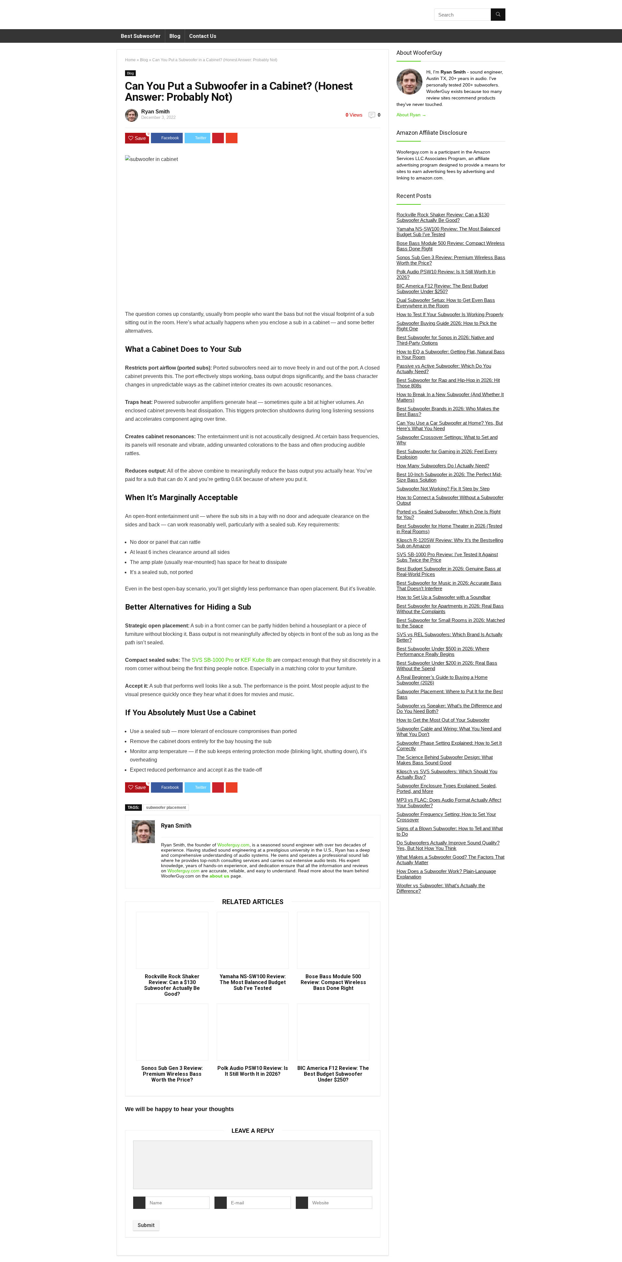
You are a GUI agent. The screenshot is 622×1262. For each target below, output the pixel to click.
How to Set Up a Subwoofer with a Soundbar (443, 597)
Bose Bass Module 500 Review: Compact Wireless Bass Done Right (333, 982)
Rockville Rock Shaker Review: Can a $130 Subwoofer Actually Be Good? (172, 985)
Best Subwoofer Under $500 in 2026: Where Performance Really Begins (443, 651)
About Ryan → (411, 114)
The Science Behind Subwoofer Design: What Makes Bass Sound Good (445, 759)
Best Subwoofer (141, 36)
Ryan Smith (155, 111)
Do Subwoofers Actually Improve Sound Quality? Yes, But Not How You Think (448, 845)
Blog (174, 36)
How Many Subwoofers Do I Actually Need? (443, 465)
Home (130, 60)
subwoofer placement (166, 807)
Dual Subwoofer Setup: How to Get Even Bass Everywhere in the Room (446, 302)
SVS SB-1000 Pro (213, 660)
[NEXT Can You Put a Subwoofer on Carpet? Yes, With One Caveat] (615, 1246)
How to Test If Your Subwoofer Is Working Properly (450, 314)
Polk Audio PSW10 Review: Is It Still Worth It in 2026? (252, 1071)
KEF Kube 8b (256, 660)
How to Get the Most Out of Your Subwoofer (443, 720)
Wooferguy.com (233, 844)
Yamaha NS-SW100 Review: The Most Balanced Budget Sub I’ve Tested (253, 982)
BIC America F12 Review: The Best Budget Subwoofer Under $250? (333, 1074)
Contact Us (202, 36)
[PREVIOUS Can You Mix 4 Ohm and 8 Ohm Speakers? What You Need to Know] (6, 1246)
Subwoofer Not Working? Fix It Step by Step (443, 488)
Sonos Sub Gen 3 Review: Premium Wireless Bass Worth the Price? (172, 1074)
